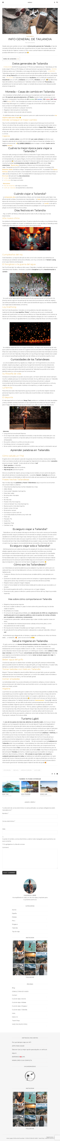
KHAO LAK (43, 794)
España (14, 913)
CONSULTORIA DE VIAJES (20, 991)
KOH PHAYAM (25, 794)
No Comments (30, 42)
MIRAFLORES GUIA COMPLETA (22, 1060)
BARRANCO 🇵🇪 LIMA (18, 1057)
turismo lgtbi (37, 770)
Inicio (13, 1013)
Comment (5, 847)
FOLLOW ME (30, 977)
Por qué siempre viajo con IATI (21, 1042)
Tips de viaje (16, 931)
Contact (14, 995)
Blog (13, 988)
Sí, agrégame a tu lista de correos (14, 844)
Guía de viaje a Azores (19, 999)
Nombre (5, 813)
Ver (18, 58)
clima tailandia (7, 770)
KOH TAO (5, 794)
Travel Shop (16, 1020)
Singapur (15, 924)
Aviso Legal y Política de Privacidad (15, 1138)
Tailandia (30, 36)
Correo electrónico (8, 821)
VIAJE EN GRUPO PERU (19, 1024)
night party (16, 770)
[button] (18, 946)
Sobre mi (15, 1017)
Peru (13, 920)
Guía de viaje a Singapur (19, 1006)
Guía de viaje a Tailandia (19, 1009)
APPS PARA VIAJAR (18, 1046)
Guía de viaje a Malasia (19, 1002)
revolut (9, 145)
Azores (14, 910)
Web (3, 829)
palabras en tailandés (26, 770)
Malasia (14, 917)
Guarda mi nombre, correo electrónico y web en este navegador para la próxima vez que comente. (28, 840)
